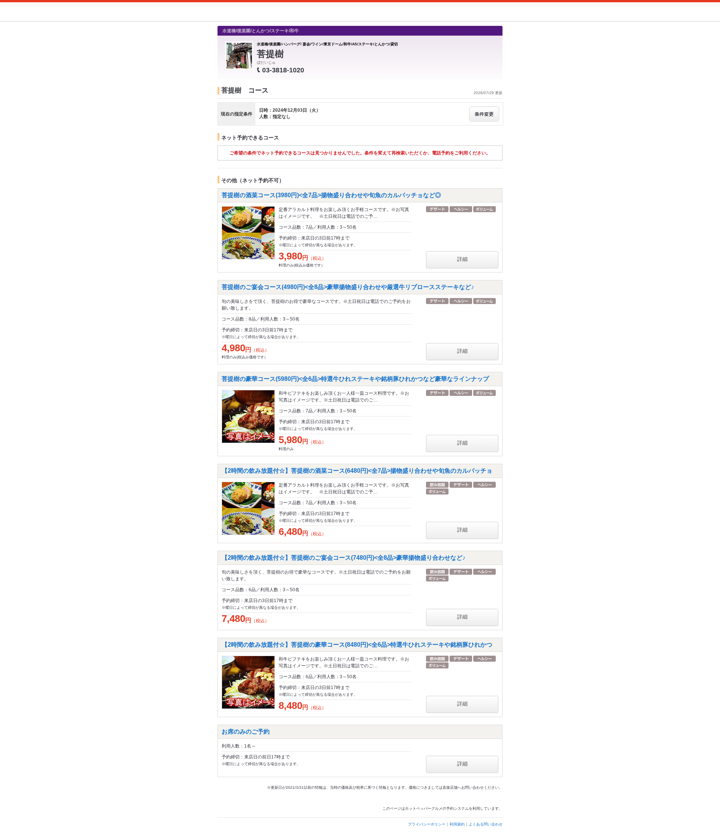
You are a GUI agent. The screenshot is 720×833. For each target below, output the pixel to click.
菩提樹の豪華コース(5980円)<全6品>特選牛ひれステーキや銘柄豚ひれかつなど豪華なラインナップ (355, 379)
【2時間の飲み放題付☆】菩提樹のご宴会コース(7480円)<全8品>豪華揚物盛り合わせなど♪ (343, 557)
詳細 (462, 259)
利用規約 (457, 824)
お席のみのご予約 (246, 731)
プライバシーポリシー (427, 824)
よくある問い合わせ (485, 824)
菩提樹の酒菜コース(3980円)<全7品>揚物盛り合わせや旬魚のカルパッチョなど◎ (331, 195)
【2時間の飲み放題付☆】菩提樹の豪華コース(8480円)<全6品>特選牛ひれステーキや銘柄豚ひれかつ (357, 644)
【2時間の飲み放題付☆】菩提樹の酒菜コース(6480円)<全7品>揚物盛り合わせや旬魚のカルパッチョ (357, 470)
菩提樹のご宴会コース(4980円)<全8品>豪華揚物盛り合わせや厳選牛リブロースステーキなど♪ (348, 287)
